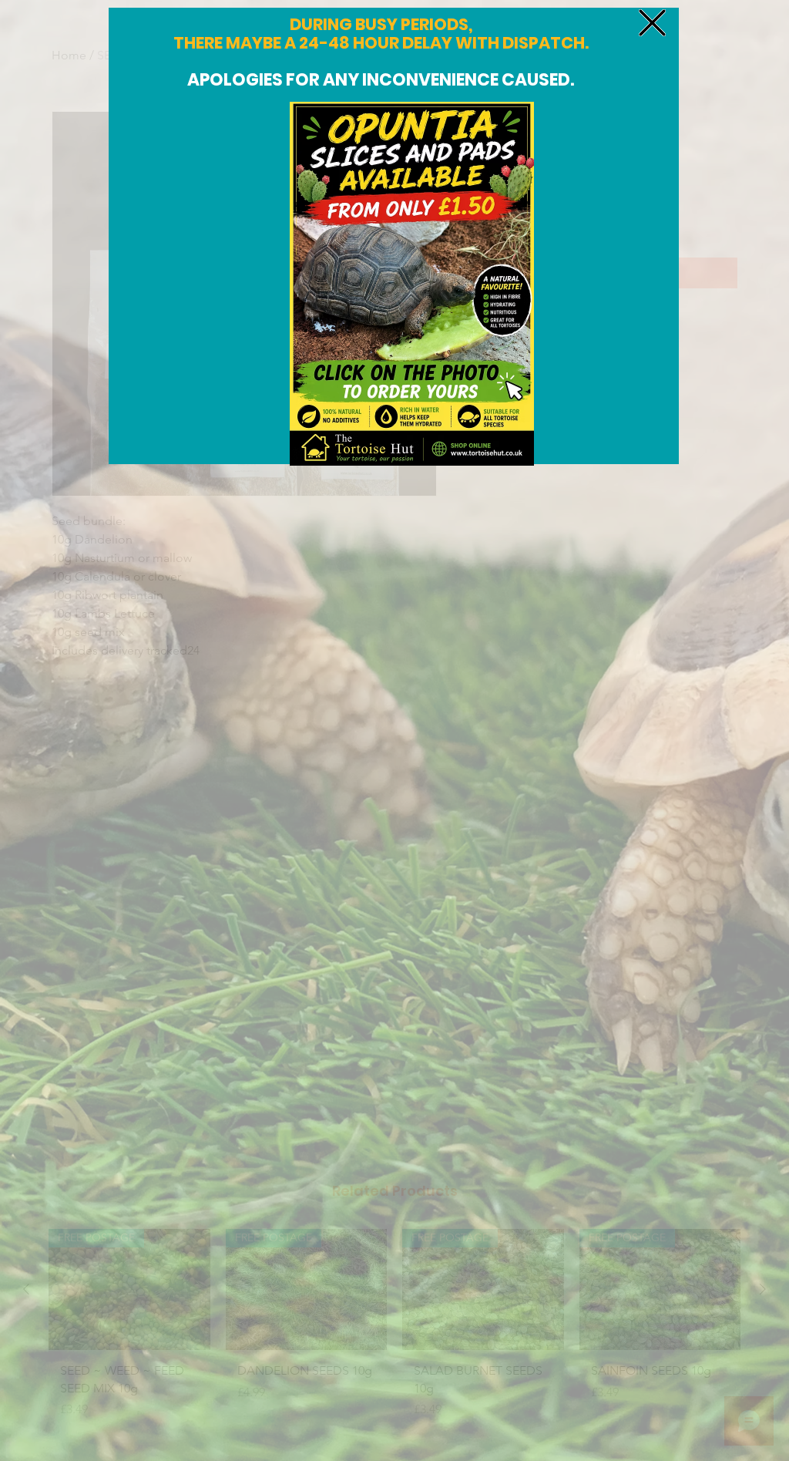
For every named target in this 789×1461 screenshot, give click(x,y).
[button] (652, 22)
